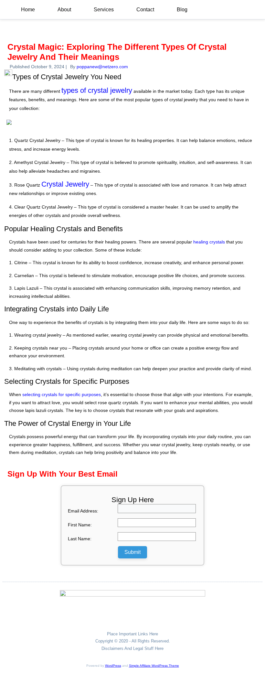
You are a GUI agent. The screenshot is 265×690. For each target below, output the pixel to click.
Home (28, 9)
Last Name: (79, 538)
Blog (182, 9)
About (64, 9)
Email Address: (83, 510)
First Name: (80, 524)
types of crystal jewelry (96, 90)
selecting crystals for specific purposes (61, 394)
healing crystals (209, 241)
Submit (132, 552)
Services (104, 9)
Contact (145, 9)
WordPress (113, 665)
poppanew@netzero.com (102, 66)
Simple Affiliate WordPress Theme (154, 665)
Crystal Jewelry (65, 184)
